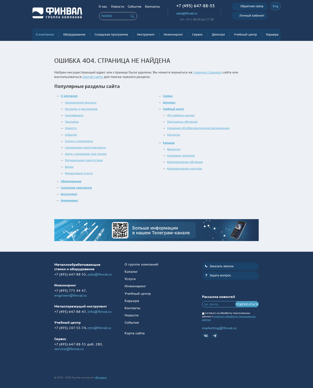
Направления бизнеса (80, 102)
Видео (69, 167)
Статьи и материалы (79, 141)
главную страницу (207, 72)
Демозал (218, 34)
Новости (117, 6)
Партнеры (72, 122)
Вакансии (173, 149)
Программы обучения (182, 122)
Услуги (130, 279)
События (134, 6)
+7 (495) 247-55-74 (70, 328)
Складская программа (111, 34)
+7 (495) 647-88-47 (70, 311)
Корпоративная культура (184, 168)
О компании (45, 34)
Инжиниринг (173, 34)
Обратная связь (251, 6)
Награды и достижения (81, 109)
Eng (275, 6)
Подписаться (247, 304)
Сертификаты (74, 115)
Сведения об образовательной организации (198, 128)
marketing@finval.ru (219, 328)
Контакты (152, 6)
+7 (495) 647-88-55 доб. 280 (78, 344)
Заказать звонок (222, 266)
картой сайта (92, 77)
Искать (132, 16)
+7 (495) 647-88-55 (195, 6)
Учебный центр (245, 34)
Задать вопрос (220, 275)
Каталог (131, 271)
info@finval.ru (100, 311)
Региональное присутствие (84, 160)
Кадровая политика (181, 155)
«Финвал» (101, 377)
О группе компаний (141, 264)
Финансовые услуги (79, 173)
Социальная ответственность (85, 147)
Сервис (197, 34)
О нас (103, 6)
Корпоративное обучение (185, 162)
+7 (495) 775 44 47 (70, 290)
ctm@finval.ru (99, 328)
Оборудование (74, 34)
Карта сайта (135, 333)
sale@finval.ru (186, 13)
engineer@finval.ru (70, 295)
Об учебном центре (180, 115)
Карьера (272, 34)
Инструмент (146, 34)
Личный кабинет (251, 15)
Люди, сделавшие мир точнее (86, 154)
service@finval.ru (69, 349)
